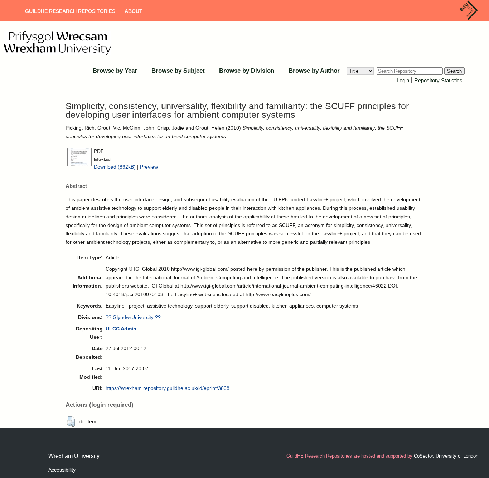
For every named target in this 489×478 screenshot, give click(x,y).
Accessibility (62, 470)
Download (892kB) (115, 167)
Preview (149, 167)
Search (454, 71)
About (133, 11)
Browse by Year (115, 70)
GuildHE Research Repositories (70, 11)
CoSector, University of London (446, 456)
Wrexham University (74, 456)
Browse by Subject (178, 70)
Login (403, 80)
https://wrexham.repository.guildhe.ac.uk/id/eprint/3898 (167, 388)
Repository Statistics (438, 80)
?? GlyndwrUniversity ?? (133, 317)
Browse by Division (246, 70)
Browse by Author (314, 70)
